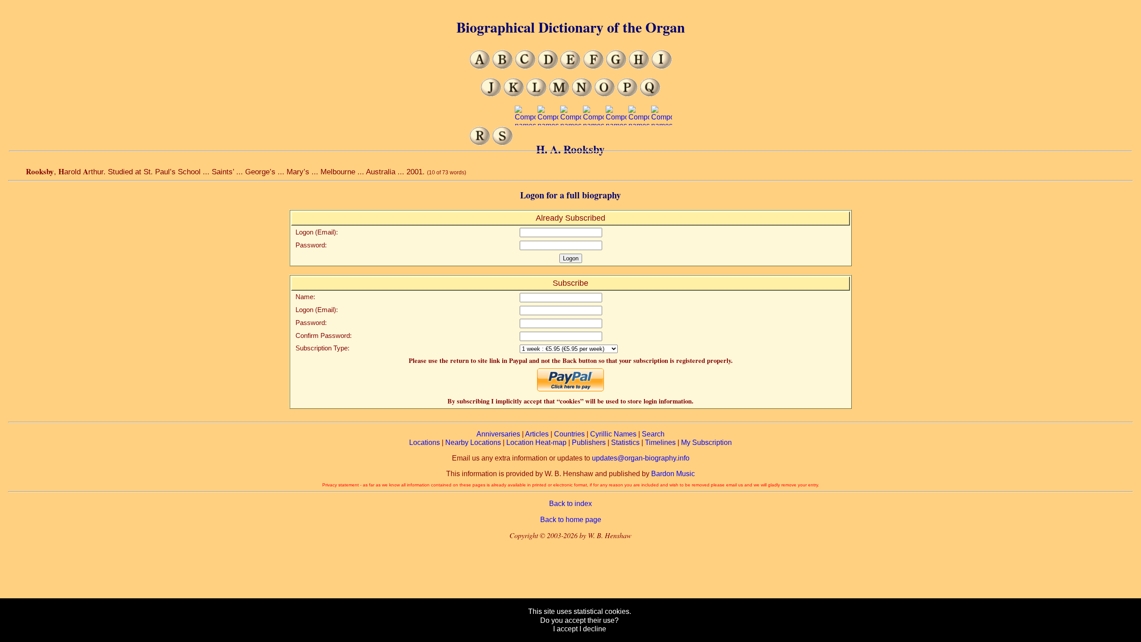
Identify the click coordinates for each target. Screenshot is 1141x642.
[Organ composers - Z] (661, 143)
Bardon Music (673, 473)
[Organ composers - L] (536, 94)
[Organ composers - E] (570, 66)
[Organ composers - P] (627, 94)
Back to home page (570, 519)
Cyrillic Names (613, 434)
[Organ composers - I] (661, 66)
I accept (565, 629)
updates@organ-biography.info (641, 458)
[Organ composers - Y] (638, 143)
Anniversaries (498, 434)
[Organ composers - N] (581, 94)
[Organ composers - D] (548, 66)
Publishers (589, 442)
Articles (537, 434)
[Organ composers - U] (548, 143)
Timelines (660, 442)
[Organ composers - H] (638, 66)
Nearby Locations (473, 442)
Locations (424, 442)
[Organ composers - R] (479, 143)
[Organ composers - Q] (650, 94)
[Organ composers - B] (502, 66)
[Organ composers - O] (604, 94)
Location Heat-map (536, 442)
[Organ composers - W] (593, 143)
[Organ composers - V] (570, 143)
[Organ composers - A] (479, 66)
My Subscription (706, 442)
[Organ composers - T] (525, 143)
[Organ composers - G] (616, 66)
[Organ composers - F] (593, 66)
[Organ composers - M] (559, 94)
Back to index (570, 503)
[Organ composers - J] (490, 94)
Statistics (625, 442)
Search (653, 434)
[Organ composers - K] (513, 94)
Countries (569, 434)
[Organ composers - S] (502, 143)
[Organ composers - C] (525, 66)
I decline (592, 629)
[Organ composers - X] (616, 143)
